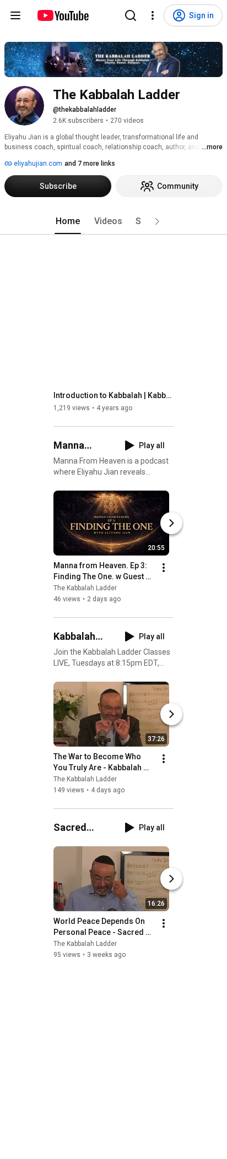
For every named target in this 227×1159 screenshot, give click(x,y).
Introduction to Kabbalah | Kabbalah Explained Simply (113, 395)
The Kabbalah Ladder (85, 588)
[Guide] (15, 15)
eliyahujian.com (37, 163)
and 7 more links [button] (89, 163)
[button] (157, 221)
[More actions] (164, 568)
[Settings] (152, 15)
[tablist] (113, 221)
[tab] (68, 221)
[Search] (130, 15)
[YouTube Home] (62, 15)
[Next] (171, 523)
